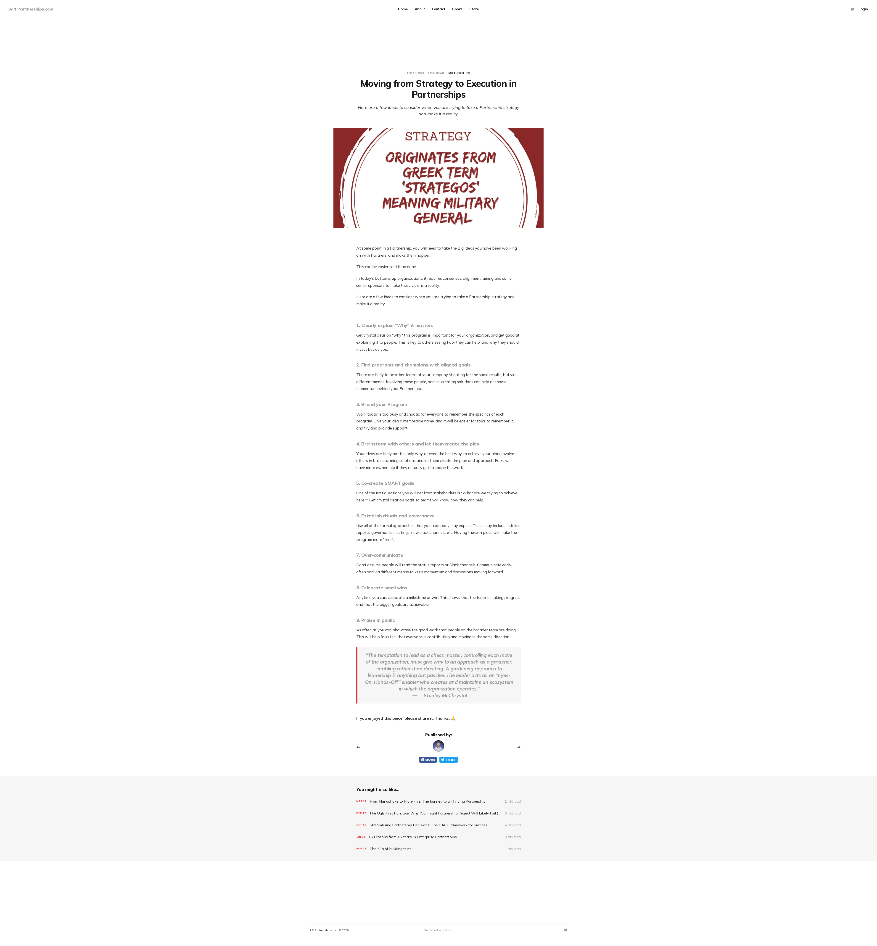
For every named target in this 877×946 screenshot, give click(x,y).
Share (430, 759)
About (420, 9)
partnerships (459, 73)
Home (403, 9)
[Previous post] (359, 747)
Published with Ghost (438, 930)
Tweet (450, 759)
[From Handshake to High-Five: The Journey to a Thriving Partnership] (438, 801)
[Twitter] (852, 9)
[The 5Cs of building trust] (438, 849)
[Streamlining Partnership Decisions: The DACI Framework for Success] (438, 825)
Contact (438, 9)
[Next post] (517, 747)
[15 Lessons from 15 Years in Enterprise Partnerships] (438, 837)
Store (474, 9)
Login (863, 9)
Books (457, 9)
